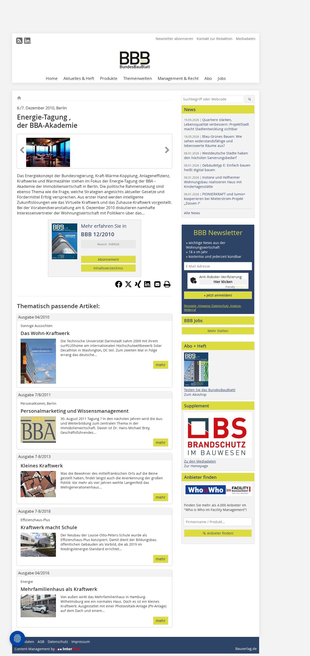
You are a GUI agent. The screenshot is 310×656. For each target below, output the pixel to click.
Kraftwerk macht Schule (49, 527)
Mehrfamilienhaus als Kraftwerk (59, 589)
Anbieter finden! (219, 533)
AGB (41, 641)
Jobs (222, 78)
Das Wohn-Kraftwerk (45, 333)
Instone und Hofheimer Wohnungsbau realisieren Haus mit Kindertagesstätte (213, 182)
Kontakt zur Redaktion (214, 38)
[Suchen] (249, 99)
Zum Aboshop (195, 394)
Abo (208, 78)
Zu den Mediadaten (200, 461)
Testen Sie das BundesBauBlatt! (209, 390)
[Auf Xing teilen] (138, 286)
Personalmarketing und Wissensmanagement (75, 411)
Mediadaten (246, 38)
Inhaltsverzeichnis (108, 268)
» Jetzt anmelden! (218, 295)
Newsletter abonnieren (174, 38)
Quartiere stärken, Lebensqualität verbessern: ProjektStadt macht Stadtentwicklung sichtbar (216, 124)
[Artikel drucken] (167, 284)
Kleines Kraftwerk (42, 465)
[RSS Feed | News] (19, 41)
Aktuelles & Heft (78, 78)
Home (52, 78)
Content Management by (35, 649)
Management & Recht (178, 78)
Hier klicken (223, 281)
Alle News (192, 213)
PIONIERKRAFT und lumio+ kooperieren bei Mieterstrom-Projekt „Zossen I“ (214, 199)
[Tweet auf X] (128, 286)
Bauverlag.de (246, 648)
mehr (161, 364)
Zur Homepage (196, 466)
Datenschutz (58, 641)
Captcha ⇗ (236, 287)
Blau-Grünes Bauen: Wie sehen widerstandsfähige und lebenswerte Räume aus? (213, 141)
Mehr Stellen (218, 330)
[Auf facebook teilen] (119, 286)
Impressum (80, 641)
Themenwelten (137, 78)
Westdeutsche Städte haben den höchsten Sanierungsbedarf (216, 155)
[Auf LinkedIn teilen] (148, 286)
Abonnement (108, 259)
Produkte (108, 78)
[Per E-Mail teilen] (157, 284)
